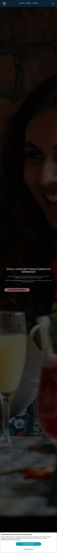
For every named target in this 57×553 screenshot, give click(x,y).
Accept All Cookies (28, 544)
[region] (28, 542)
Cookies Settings (28, 549)
